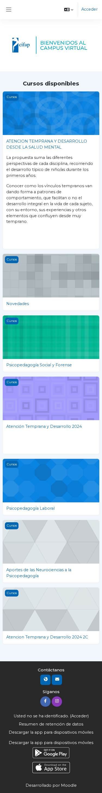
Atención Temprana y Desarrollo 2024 (44, 426)
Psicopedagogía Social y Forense (39, 364)
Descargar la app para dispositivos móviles (51, 732)
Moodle (69, 785)
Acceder (89, 9)
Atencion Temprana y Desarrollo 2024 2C (47, 637)
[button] (69, 9)
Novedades (17, 303)
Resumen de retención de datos (51, 724)
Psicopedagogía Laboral (30, 508)
